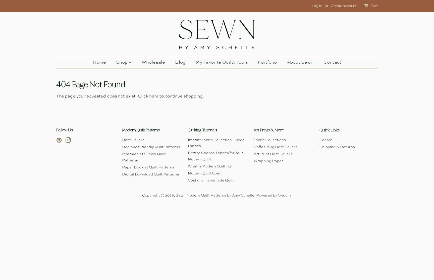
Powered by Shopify (274, 195)
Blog (180, 62)
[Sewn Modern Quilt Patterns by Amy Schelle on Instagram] (68, 141)
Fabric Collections (270, 140)
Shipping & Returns (337, 147)
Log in (317, 6)
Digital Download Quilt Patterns (150, 174)
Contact (332, 62)
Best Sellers (133, 140)
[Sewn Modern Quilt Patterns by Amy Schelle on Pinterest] (59, 141)
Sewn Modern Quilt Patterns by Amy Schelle (215, 195)
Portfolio (267, 62)
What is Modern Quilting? (210, 166)
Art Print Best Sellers (273, 154)
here (153, 96)
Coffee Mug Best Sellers (275, 147)
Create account (343, 6)
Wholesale (153, 62)
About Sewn (300, 62)
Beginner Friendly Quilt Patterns (151, 147)
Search (326, 140)
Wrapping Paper (268, 161)
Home (99, 62)
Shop (122, 62)
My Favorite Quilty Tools (222, 62)
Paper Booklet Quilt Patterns (148, 167)
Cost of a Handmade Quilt (211, 180)
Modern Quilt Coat (204, 173)
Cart (374, 6)
